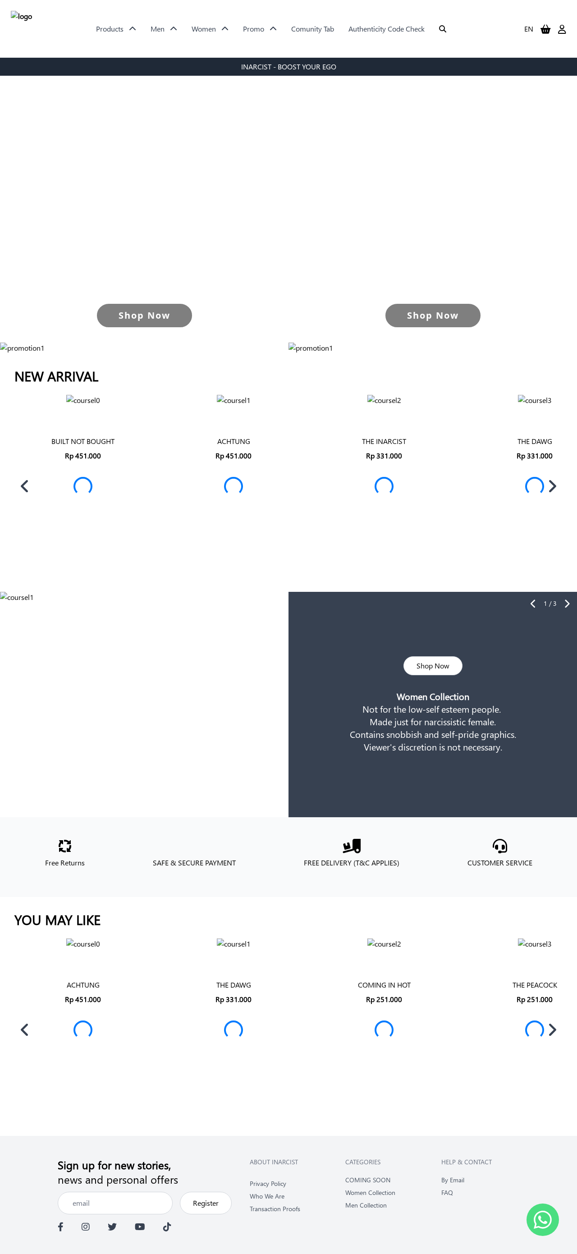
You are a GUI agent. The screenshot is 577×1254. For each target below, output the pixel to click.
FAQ (447, 1192)
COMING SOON (367, 1180)
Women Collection (370, 1192)
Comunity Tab (312, 28)
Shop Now (433, 665)
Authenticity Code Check (386, 28)
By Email (452, 1180)
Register (206, 1203)
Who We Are (267, 1196)
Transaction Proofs (275, 1208)
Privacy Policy (268, 1183)
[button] (25, 486)
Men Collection (366, 1205)
